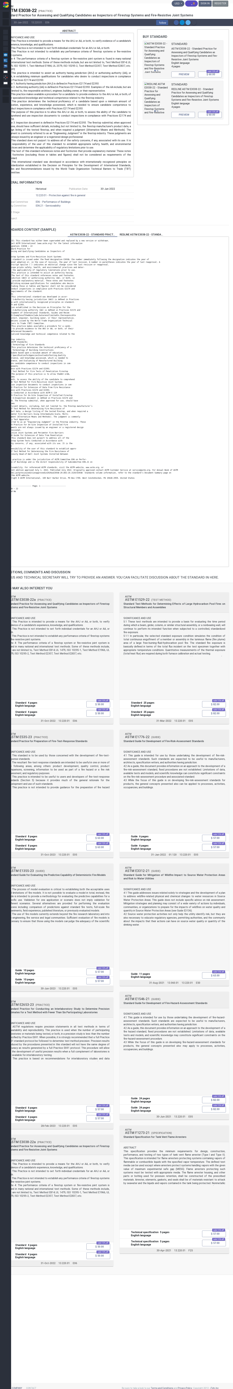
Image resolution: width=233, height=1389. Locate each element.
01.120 (173, 854)
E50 (198, 982)
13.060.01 (173, 982)
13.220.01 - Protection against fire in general (60, 195)
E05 (75, 854)
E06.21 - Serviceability (48, 205)
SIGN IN (205, 3)
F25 (190, 1250)
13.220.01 (36, 22)
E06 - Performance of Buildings (53, 201)
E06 (47, 22)
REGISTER (220, 3)
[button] (162, 22)
